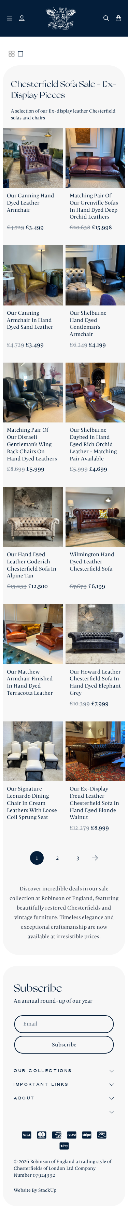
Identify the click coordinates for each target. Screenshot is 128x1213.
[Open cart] (118, 18)
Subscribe (64, 1044)
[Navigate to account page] (22, 18)
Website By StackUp (35, 1190)
